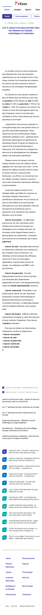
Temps (8, 572)
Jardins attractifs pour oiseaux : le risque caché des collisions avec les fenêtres (23, 506)
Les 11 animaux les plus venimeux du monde (20, 407)
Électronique (27, 586)
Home (6, 10)
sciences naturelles (10, 579)
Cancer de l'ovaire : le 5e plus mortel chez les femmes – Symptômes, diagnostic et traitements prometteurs (24, 475)
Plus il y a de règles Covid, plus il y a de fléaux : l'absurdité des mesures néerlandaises (24, 537)
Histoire (25, 578)
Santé (7, 16)
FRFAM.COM (12, 23)
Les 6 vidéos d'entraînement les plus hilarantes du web (23, 490)
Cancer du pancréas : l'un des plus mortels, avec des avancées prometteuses (22, 483)
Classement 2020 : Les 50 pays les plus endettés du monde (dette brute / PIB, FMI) (24, 498)
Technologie (27, 572)
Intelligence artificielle (10, 587)
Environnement (21, 16)
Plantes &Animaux (10, 565)
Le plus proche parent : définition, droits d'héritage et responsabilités (18, 421)
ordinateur (26, 594)
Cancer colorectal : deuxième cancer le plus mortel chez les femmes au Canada (24, 459)
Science (23, 23)
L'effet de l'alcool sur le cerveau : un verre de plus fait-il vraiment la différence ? (23, 529)
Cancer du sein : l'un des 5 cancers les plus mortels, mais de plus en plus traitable (22, 392)
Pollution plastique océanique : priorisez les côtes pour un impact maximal (20, 437)
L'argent (17, 10)
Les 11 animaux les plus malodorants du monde (19, 414)
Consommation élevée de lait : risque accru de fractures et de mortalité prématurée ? (23, 522)
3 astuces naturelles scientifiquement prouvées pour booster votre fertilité (22, 388)
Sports (28, 10)
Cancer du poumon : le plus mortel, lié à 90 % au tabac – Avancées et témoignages (24, 467)
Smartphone (11, 594)
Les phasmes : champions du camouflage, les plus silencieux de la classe (19, 429)
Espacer (25, 564)
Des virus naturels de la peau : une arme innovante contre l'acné (22, 514)
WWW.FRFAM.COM (27, 606)
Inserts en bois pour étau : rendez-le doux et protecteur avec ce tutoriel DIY (20, 400)
